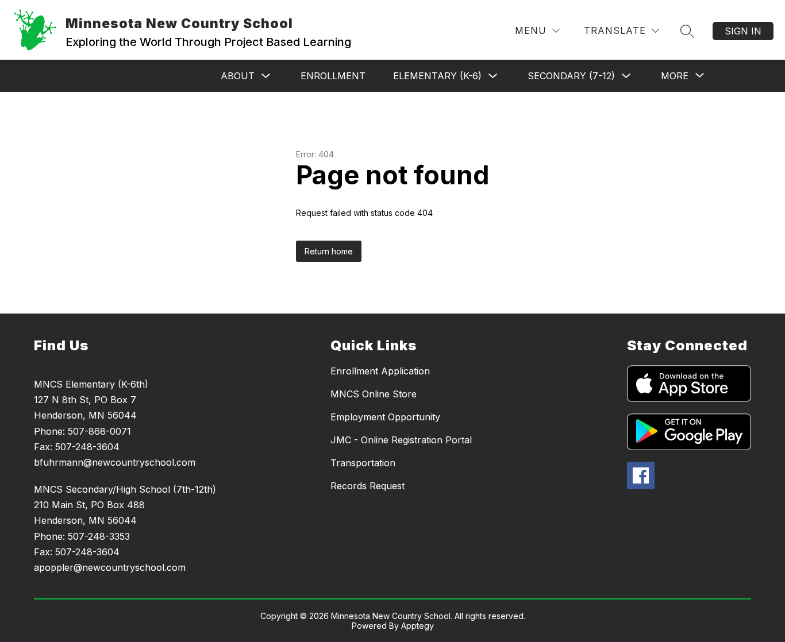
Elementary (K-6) (437, 76)
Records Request (367, 486)
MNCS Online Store (373, 394)
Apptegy (417, 626)
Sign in (743, 31)
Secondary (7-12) (571, 76)
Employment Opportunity (385, 417)
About (238, 76)
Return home (329, 251)
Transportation (362, 463)
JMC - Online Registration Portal (401, 440)
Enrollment (333, 76)
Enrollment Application (380, 371)
